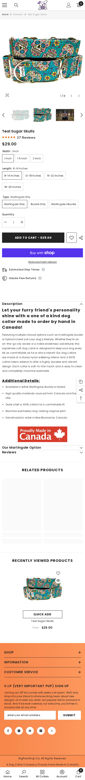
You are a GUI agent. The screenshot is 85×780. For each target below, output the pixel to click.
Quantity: (8, 214)
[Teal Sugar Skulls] (42, 588)
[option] (42, 59)
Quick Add (42, 614)
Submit (69, 715)
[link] (21, 534)
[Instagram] (19, 731)
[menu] (4, 5)
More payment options (42, 262)
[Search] (16, 5)
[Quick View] (58, 580)
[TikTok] (41, 731)
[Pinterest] (30, 731)
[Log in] (68, 5)
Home (5, 14)
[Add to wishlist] (71, 238)
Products (18, 14)
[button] (71, 95)
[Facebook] (8, 731)
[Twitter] (52, 731)
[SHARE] (80, 238)
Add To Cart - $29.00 (33, 238)
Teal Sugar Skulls (42, 621)
